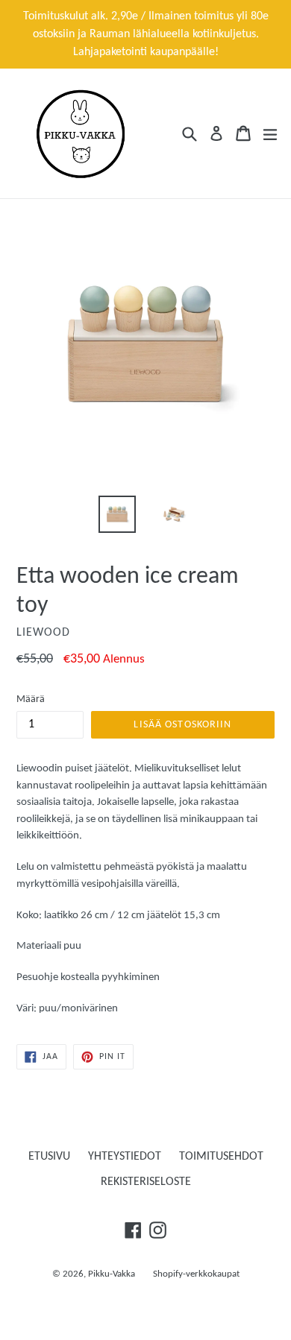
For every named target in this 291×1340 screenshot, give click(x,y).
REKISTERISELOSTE (146, 1182)
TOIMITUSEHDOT (221, 1157)
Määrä (30, 699)
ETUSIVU (49, 1157)
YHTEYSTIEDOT (124, 1157)
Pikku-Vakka (111, 1274)
